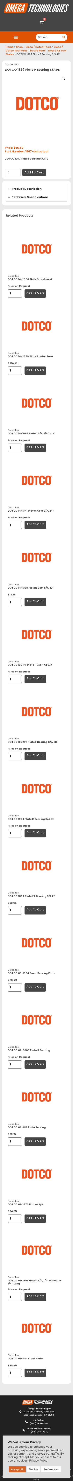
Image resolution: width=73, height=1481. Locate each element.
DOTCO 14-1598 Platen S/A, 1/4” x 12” (31, 433)
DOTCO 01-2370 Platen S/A (25, 1204)
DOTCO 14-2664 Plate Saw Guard (30, 279)
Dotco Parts (38, 50)
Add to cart (34, 172)
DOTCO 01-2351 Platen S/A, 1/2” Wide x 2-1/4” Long (34, 1282)
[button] (16, 37)
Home (9, 47)
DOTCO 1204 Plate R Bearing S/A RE (31, 819)
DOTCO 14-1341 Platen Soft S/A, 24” (31, 510)
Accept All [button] (17, 1469)
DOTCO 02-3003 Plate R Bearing (29, 1050)
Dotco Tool (12, 64)
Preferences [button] (51, 1469)
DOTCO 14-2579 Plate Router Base (30, 356)
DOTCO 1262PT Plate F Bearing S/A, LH (32, 742)
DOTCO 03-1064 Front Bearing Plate (31, 973)
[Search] (63, 37)
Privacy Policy (38, 1460)
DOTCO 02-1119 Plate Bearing (27, 1127)
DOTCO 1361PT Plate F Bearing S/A (30, 665)
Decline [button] (33, 1469)
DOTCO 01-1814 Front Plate (25, 1358)
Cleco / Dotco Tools (38, 47)
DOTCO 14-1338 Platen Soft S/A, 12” (31, 587)
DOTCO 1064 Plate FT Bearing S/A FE (31, 896)
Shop (19, 47)
